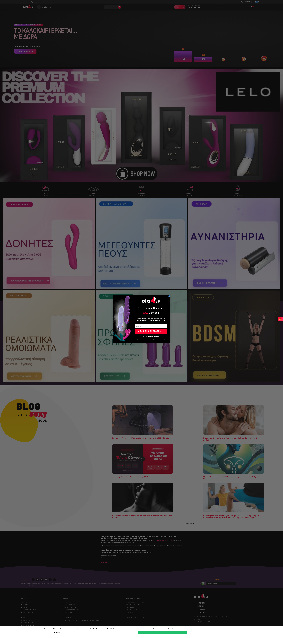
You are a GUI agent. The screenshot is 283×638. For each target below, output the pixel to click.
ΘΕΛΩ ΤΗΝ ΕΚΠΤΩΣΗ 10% (151, 331)
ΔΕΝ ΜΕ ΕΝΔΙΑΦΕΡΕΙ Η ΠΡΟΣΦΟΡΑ (151, 336)
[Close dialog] (169, 296)
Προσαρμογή (57, 632)
